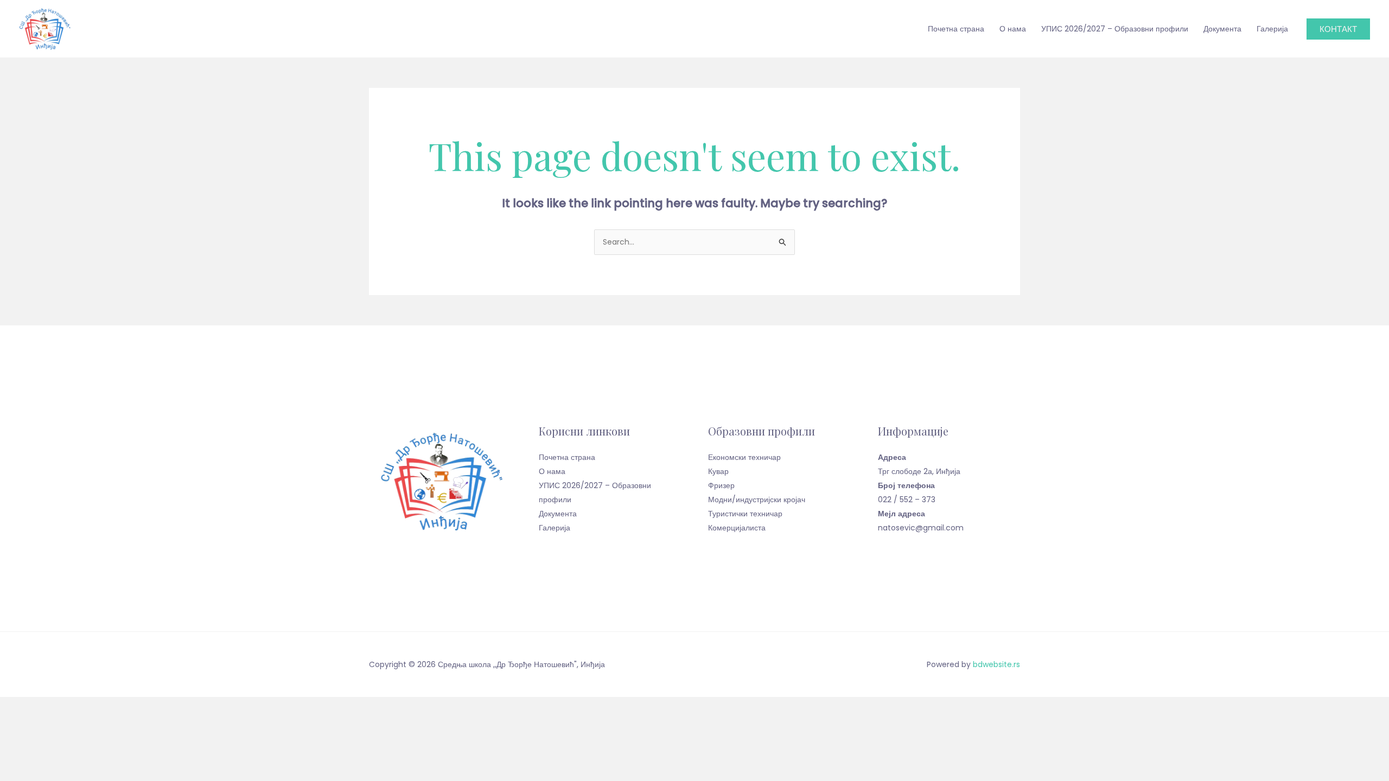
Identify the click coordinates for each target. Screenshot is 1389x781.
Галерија (1272, 28)
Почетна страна (956, 28)
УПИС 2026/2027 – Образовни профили (1114, 28)
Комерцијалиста (737, 527)
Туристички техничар (745, 513)
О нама (1012, 28)
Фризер (721, 485)
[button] (1338, 29)
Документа (1222, 28)
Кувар (718, 471)
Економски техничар (744, 457)
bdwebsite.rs (996, 664)
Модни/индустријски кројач (756, 499)
